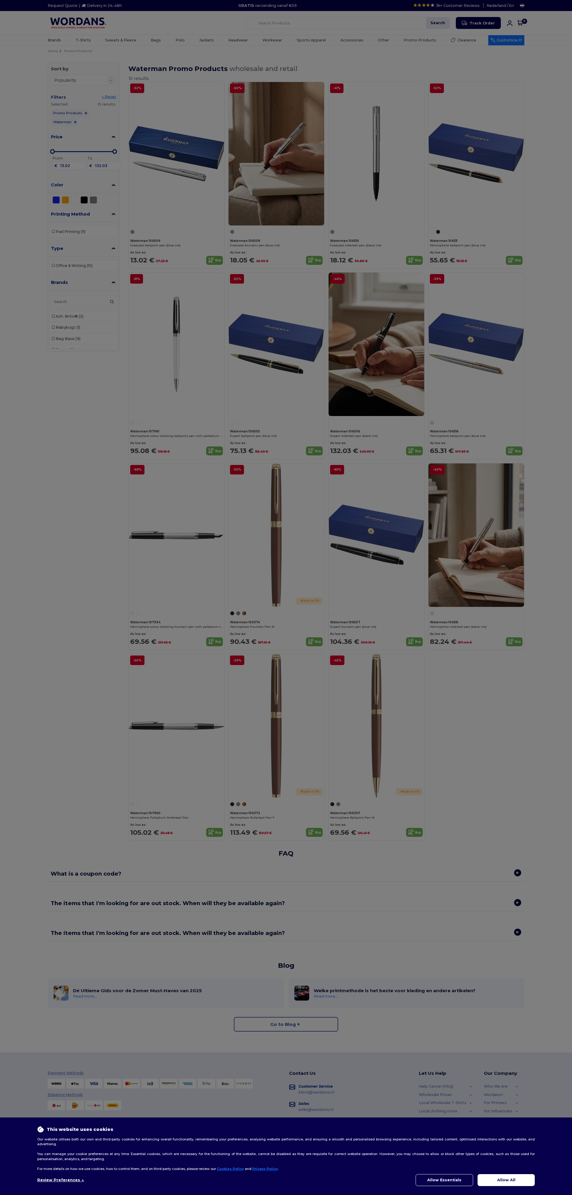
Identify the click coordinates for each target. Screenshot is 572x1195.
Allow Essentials (444, 1180)
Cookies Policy (230, 1169)
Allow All (506, 1180)
